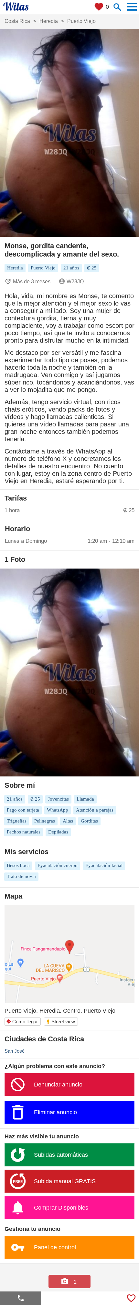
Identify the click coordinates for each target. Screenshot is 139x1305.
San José (15, 1051)
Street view (60, 1021)
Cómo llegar (22, 1021)
